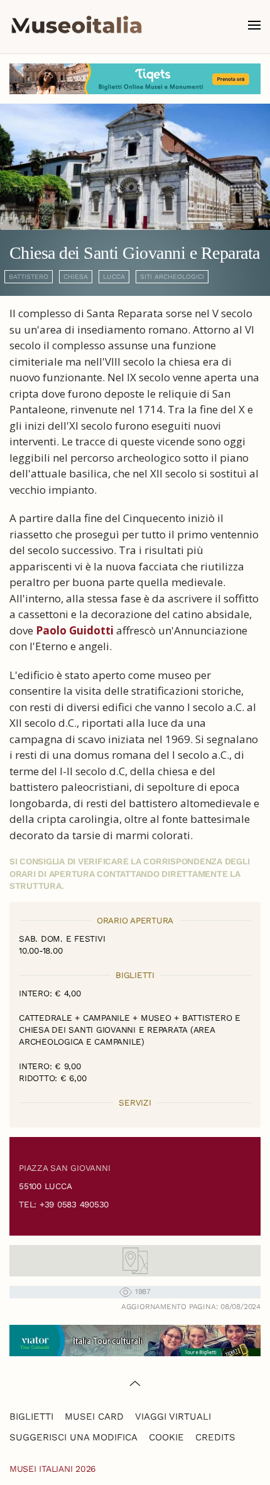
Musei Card (94, 1416)
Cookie (166, 1437)
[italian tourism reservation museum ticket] (135, 78)
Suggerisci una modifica (73, 1437)
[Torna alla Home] (76, 25)
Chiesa (75, 277)
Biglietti (31, 1416)
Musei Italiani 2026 (52, 1469)
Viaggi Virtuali (173, 1416)
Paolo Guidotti (75, 630)
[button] (254, 25)
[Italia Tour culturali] (135, 1339)
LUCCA (114, 277)
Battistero (28, 277)
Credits (215, 1437)
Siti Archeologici (172, 277)
